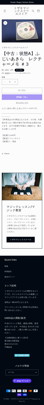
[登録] (35, 372)
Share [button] (7, 153)
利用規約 (8, 271)
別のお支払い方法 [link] (22, 103)
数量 (3, 77)
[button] (4, 10)
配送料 (7, 73)
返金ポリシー (10, 277)
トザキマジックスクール (20, 240)
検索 (6, 266)
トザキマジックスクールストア (21, 399)
